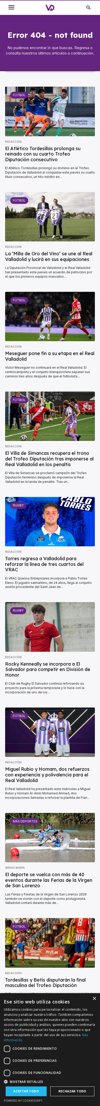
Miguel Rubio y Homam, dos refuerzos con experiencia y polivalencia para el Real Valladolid (47, 774)
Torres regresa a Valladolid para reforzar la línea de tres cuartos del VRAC (44, 564)
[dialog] (50, 1049)
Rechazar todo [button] (72, 1091)
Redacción (13, 141)
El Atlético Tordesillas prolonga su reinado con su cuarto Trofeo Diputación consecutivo (43, 154)
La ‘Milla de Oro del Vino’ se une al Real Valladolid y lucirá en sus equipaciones (48, 256)
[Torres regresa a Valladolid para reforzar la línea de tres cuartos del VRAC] (50, 522)
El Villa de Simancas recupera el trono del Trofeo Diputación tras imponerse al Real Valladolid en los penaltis (49, 458)
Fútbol (19, 95)
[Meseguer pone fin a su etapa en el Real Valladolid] (50, 316)
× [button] (94, 999)
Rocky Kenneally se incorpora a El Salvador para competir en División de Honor (47, 669)
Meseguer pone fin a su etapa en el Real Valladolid (49, 356)
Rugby (18, 505)
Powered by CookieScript (23, 1100)
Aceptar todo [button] (26, 1091)
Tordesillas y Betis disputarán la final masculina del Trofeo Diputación (45, 983)
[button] (50, 1081)
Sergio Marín (15, 867)
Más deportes (25, 821)
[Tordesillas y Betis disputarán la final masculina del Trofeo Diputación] (50, 943)
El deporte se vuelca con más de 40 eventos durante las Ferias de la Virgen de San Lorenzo (48, 880)
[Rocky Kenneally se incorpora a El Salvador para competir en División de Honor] (50, 627)
